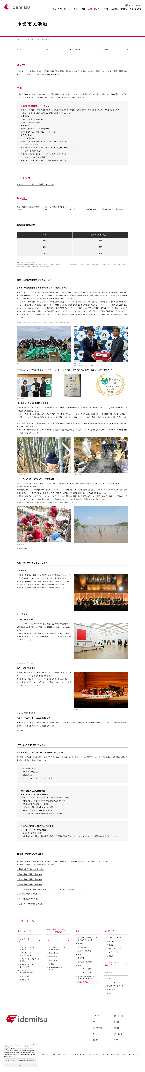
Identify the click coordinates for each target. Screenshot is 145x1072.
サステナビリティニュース (112, 963)
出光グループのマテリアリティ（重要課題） (57, 931)
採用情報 (116, 1022)
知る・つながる (118, 1016)
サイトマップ (44, 1055)
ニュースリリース (59, 9)
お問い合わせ (129, 5)
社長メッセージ (24, 931)
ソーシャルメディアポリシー (78, 1055)
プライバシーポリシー (94, 1055)
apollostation (97, 1016)
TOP (18, 39)
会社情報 (95, 1040)
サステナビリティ (28, 39)
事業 (94, 1022)
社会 (37, 39)
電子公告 (105, 1055)
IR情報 (95, 1034)
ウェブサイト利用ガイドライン (59, 1055)
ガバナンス (109, 931)
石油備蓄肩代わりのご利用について (120, 1055)
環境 (49, 940)
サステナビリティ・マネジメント (26, 940)
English (138, 5)
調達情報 (116, 1028)
